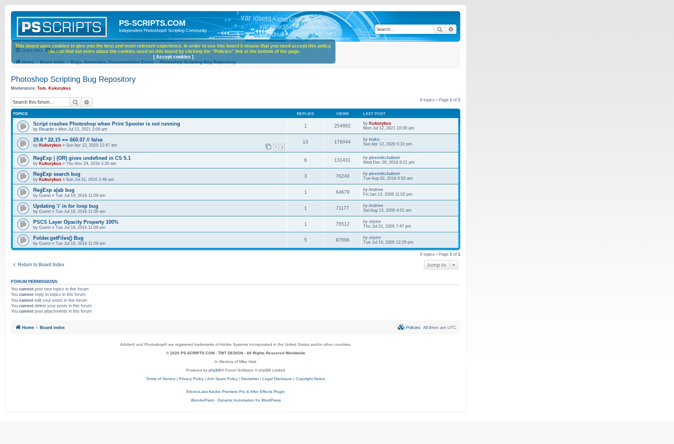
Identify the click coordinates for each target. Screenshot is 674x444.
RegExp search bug (56, 174)
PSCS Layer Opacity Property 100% (76, 222)
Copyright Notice (310, 379)
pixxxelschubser (384, 157)
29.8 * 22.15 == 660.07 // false (68, 140)
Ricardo (46, 129)
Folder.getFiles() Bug (58, 238)
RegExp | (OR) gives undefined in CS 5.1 (82, 158)
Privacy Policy (191, 379)
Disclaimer (250, 379)
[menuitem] (409, 327)
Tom (41, 88)
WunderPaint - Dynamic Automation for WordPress (236, 400)
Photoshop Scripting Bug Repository (73, 79)
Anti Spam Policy (222, 379)
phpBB (215, 370)
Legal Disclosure (277, 379)
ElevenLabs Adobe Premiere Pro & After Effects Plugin (235, 391)
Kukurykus (59, 88)
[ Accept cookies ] (173, 57)
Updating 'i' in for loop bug (65, 206)
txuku (374, 139)
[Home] (66, 25)
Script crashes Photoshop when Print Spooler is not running (106, 124)
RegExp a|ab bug (53, 190)
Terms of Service (161, 379)
